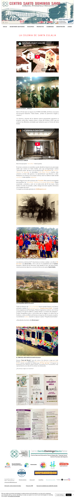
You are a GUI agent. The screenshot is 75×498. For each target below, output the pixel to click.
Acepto (68, 495)
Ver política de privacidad (14, 496)
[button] (37, 92)
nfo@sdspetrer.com (41, 189)
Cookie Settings (60, 495)
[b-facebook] (62, 479)
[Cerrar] (73, 495)
